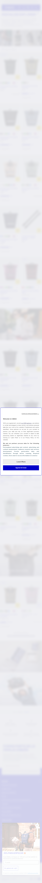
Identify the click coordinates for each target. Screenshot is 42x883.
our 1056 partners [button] (26, 423)
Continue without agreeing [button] (30, 413)
